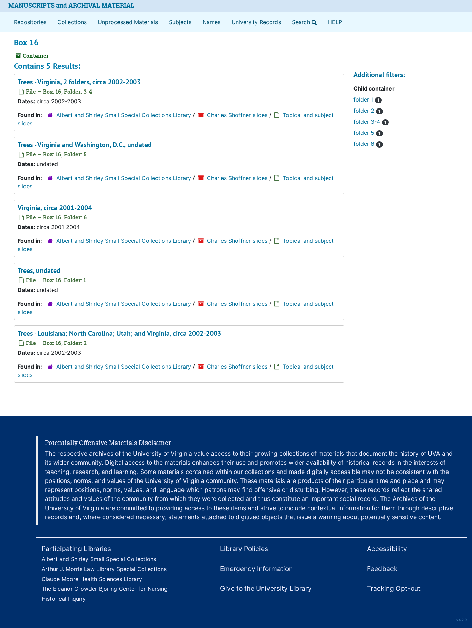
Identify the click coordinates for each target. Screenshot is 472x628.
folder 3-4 (369, 121)
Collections (72, 22)
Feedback (382, 568)
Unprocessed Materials (128, 22)
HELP (335, 22)
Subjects (180, 22)
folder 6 (366, 143)
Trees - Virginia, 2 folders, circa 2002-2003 (79, 81)
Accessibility (387, 548)
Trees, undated (39, 270)
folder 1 (366, 99)
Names (211, 22)
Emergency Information (256, 568)
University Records (256, 22)
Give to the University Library (266, 588)
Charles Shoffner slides (237, 115)
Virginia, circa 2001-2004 (55, 207)
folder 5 (366, 132)
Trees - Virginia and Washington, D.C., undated (85, 144)
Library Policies (244, 548)
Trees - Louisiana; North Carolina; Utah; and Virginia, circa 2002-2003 (119, 333)
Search (306, 22)
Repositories (30, 22)
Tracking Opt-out (394, 588)
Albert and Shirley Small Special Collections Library (123, 115)
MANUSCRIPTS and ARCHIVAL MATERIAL (71, 5)
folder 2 (366, 110)
